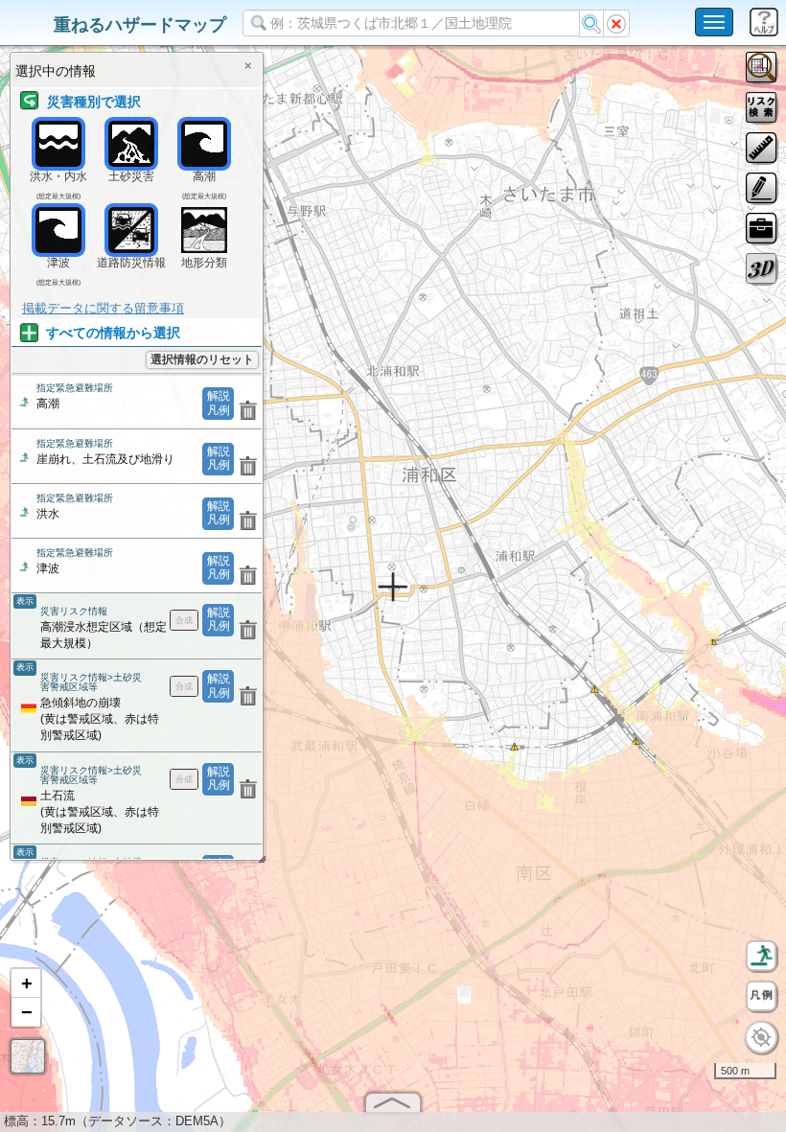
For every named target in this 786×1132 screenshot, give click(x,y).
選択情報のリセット (202, 359)
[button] (26, 983)
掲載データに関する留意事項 (103, 308)
